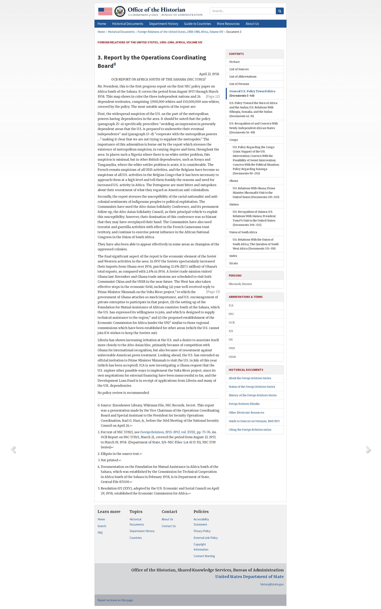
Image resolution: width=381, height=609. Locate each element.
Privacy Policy (202, 531)
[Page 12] (213, 96)
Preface (234, 62)
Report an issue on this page (115, 600)
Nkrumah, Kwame (240, 284)
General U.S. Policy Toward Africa (252, 93)
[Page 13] (213, 292)
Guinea (234, 204)
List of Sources (239, 69)
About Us (167, 519)
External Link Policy (206, 538)
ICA (231, 305)
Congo (233, 140)
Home (101, 519)
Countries (136, 538)
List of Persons (239, 84)
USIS (232, 348)
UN (231, 339)
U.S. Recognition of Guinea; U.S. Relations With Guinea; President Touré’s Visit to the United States (254, 218)
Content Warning (204, 556)
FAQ (100, 532)
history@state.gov (272, 584)
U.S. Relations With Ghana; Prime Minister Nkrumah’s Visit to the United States (256, 193)
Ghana (233, 181)
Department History (142, 531)
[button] (127, 24)
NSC (231, 314)
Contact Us (169, 526)
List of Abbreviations (242, 76)
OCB (232, 322)
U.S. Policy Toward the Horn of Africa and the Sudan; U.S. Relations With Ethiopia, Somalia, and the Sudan (253, 109)
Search (102, 526)
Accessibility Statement (201, 521)
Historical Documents (137, 521)
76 (208, 432)
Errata (233, 263)
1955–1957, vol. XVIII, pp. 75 (172, 432)
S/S (231, 331)
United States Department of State (249, 576)
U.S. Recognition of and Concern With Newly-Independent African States (253, 128)
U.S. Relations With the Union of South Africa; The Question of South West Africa (256, 244)
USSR (232, 357)
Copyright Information (201, 546)
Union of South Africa (243, 232)
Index (233, 256)
